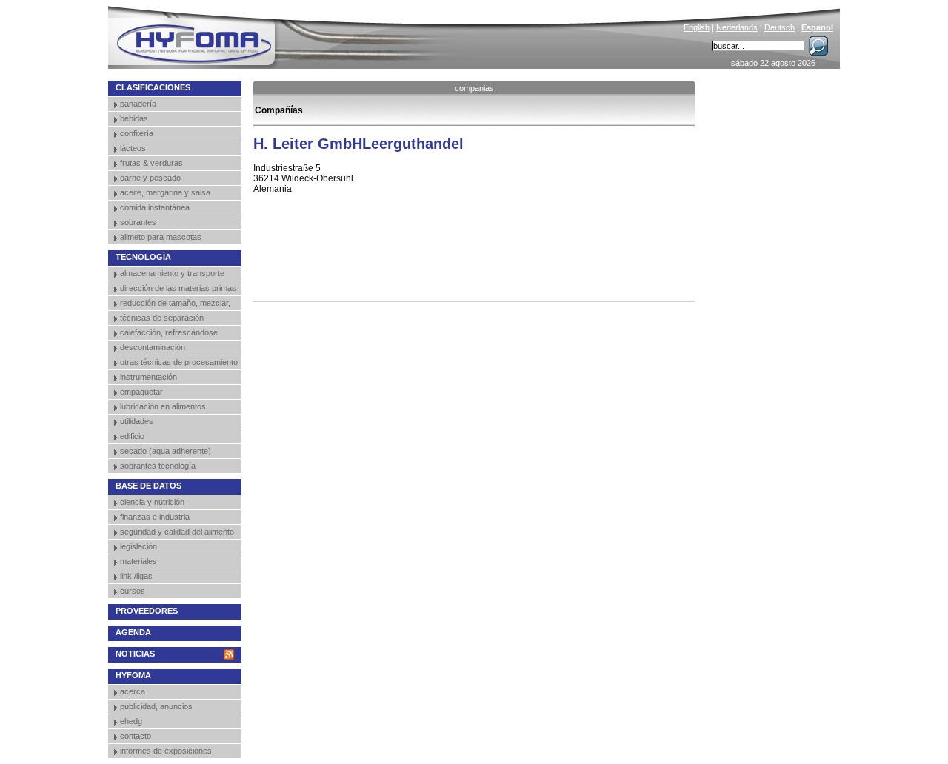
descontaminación (152, 347)
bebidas (134, 118)
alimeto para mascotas (160, 236)
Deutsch (779, 27)
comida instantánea (155, 207)
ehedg (131, 721)
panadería (138, 103)
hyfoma (133, 675)
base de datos (148, 485)
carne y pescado (150, 177)
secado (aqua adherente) (165, 450)
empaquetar (141, 391)
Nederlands (737, 27)
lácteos (133, 148)
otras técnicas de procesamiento (179, 362)
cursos (132, 590)
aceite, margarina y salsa (165, 192)
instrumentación (148, 376)
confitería (136, 133)
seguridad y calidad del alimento (177, 531)
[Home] (294, 34)
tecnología (143, 256)
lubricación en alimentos (163, 406)
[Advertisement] (426, 268)
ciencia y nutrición (152, 501)
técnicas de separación (162, 317)
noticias (135, 653)
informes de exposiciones (166, 750)
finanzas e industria (155, 516)
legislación (138, 546)
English (697, 27)
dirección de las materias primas (178, 288)
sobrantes (138, 222)
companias (474, 88)
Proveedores (147, 610)
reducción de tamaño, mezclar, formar (175, 304)
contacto (135, 735)
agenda (133, 632)
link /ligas (136, 576)
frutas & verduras (151, 162)
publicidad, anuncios (156, 706)
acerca (132, 691)
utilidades (136, 421)
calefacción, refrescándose (169, 332)
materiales (138, 561)
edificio (132, 436)
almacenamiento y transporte (172, 273)
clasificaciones (153, 87)
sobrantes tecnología (158, 465)
